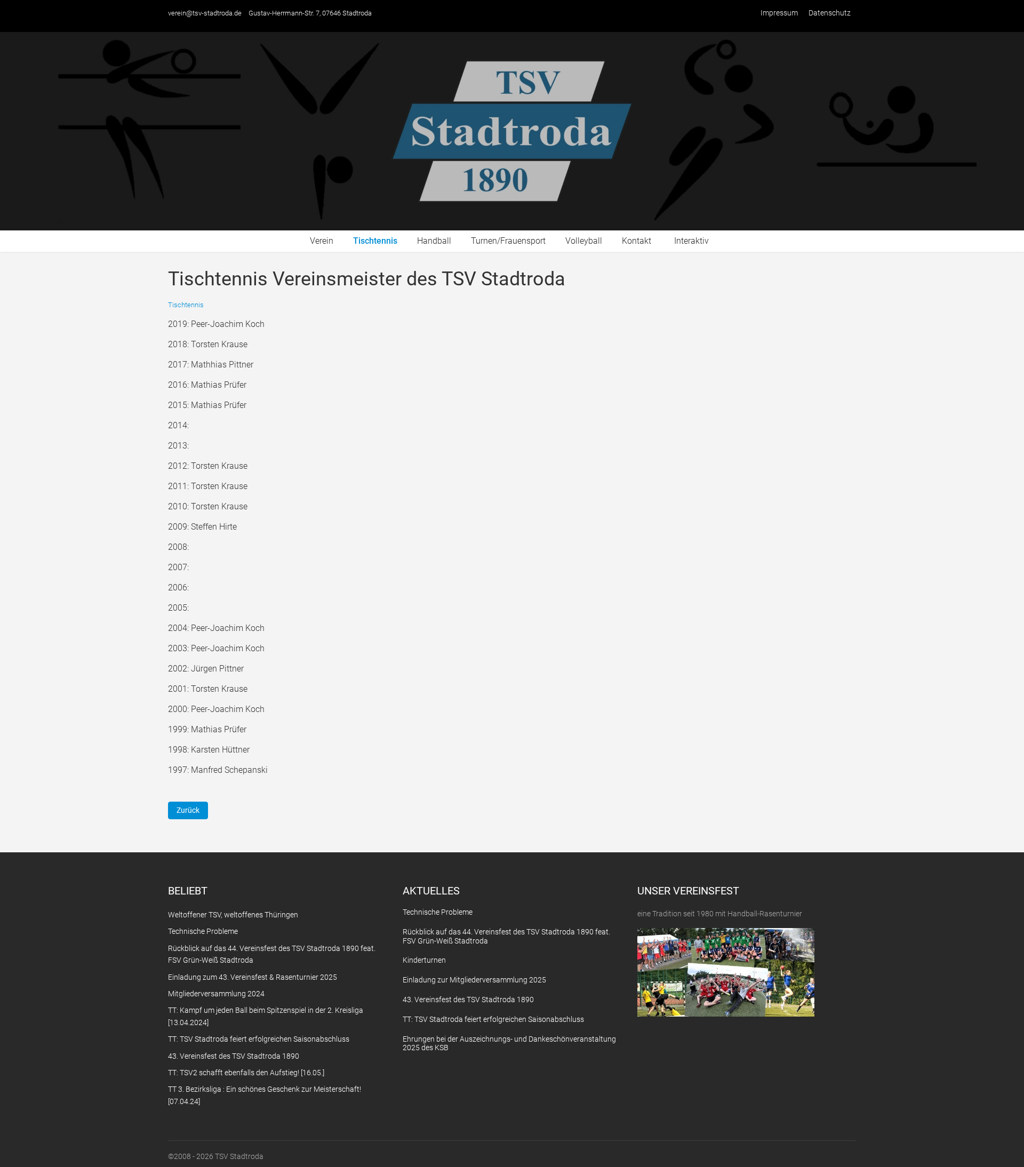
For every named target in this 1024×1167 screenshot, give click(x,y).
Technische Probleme (438, 912)
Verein (321, 241)
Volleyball (583, 241)
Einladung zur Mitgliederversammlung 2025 (474, 980)
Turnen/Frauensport (508, 241)
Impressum (779, 13)
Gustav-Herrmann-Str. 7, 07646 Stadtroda (310, 13)
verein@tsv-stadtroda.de (205, 13)
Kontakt (636, 241)
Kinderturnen (424, 960)
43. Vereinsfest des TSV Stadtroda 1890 (468, 999)
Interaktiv (691, 241)
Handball (434, 241)
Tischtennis (375, 241)
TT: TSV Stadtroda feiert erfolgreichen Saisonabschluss (493, 1019)
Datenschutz (830, 13)
